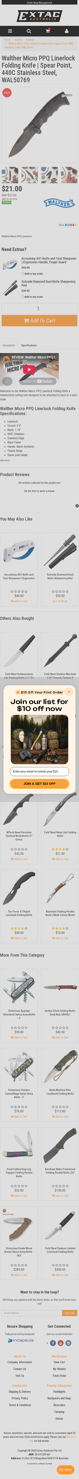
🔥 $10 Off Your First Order (39, 692)
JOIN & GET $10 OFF (39, 784)
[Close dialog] (69, 691)
